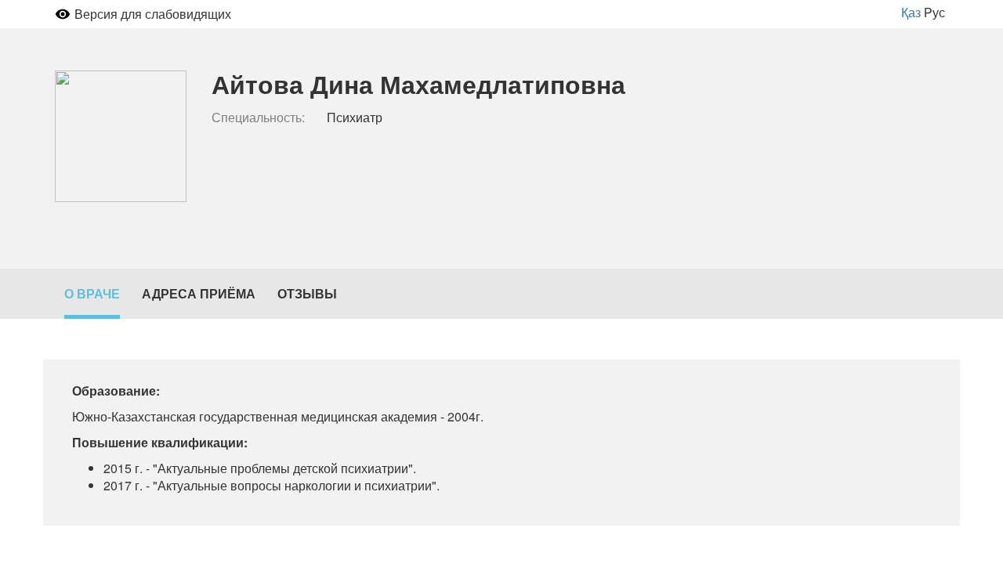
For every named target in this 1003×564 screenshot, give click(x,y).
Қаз (911, 12)
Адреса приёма (198, 293)
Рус (934, 12)
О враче (92, 293)
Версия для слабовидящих (152, 14)
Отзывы (307, 293)
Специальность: (258, 117)
